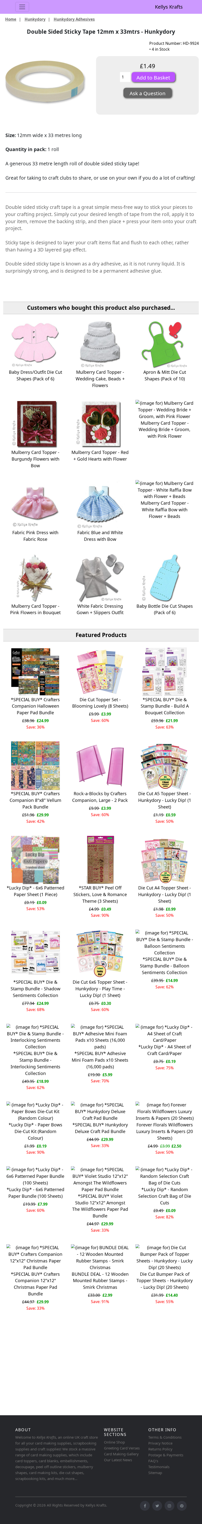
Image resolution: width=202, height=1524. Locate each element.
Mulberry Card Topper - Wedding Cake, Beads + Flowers (100, 378)
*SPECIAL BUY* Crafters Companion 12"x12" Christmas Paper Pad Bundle (35, 1284)
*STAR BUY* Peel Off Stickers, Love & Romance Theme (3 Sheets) (100, 894)
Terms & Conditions (165, 1437)
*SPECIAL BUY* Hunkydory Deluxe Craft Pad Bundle (100, 1128)
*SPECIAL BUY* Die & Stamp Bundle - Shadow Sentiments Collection (35, 988)
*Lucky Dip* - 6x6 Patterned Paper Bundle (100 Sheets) (35, 1192)
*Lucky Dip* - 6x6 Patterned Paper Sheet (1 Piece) (35, 891)
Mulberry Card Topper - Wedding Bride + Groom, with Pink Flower (164, 429)
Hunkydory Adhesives (74, 19)
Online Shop (114, 1442)
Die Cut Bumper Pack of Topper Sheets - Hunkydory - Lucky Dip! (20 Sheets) (164, 1280)
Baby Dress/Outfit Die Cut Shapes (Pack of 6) (35, 375)
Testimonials (158, 1466)
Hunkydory (35, 19)
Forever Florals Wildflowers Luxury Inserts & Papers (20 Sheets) (164, 1131)
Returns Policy (160, 1448)
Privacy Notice (160, 1443)
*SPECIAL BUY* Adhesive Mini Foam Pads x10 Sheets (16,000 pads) (100, 1060)
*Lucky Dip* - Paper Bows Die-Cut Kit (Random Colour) (35, 1131)
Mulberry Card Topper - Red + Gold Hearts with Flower (100, 455)
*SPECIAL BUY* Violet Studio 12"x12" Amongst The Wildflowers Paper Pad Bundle (100, 1206)
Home (10, 19)
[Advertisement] (101, 1374)
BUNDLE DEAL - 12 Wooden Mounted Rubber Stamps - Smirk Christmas (100, 1280)
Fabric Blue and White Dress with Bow (100, 535)
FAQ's (153, 1460)
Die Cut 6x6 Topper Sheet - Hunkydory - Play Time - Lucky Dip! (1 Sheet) (100, 988)
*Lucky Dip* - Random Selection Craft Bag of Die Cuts (164, 1196)
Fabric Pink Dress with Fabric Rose (35, 535)
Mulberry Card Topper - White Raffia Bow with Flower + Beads (165, 509)
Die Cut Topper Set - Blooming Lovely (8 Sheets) (100, 703)
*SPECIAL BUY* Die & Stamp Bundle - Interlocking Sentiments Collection (35, 1063)
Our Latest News (118, 1459)
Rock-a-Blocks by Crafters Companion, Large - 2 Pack (100, 797)
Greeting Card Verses (122, 1448)
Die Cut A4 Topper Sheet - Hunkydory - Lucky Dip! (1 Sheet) (164, 894)
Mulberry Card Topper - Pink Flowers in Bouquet (35, 609)
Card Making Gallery (121, 1453)
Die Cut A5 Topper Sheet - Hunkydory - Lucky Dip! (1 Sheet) (164, 800)
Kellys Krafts (169, 6)
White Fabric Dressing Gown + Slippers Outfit (100, 609)
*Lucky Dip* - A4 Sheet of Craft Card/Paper (164, 1050)
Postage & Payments (165, 1454)
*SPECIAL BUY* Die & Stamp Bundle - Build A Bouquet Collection (165, 706)
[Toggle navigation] (22, 7)
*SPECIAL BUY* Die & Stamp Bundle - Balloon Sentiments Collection (164, 965)
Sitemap (155, 1472)
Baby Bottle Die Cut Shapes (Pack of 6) (164, 609)
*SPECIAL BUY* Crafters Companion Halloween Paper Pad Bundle (35, 706)
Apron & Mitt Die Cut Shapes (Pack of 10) (164, 375)
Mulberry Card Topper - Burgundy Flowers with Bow (35, 458)
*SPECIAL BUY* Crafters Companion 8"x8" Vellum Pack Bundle (35, 800)
